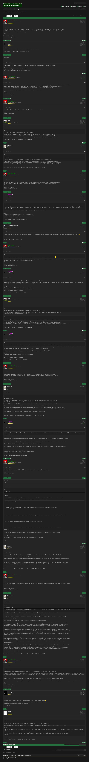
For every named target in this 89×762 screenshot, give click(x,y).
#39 (84, 339)
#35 (84, 231)
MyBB (8, 757)
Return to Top (13, 755)
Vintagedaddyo (9, 758)
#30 (84, 107)
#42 (84, 427)
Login (14, 9)
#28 (84, 62)
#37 (84, 277)
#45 (84, 552)
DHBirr (10, 120)
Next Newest (11, 744)
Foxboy (10, 692)
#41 (84, 392)
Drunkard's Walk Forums (7, 11)
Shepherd (9, 145)
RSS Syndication (28, 755)
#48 (84, 665)
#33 (84, 179)
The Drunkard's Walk (15, 11)
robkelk (28, 49)
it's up (6, 51)
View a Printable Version (7, 749)
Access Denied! (7, 755)
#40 (84, 371)
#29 (84, 82)
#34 (84, 200)
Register (19, 9)
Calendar (80, 6)
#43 (84, 467)
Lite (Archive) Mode (20, 755)
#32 (84, 151)
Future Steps (22, 11)
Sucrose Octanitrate (8, 737)
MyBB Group (16, 757)
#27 (84, 49)
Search (67, 6)
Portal (63, 6)
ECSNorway (11, 711)
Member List (73, 6)
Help (85, 6)
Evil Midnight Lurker (13, 225)
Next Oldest (6, 744)
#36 (84, 251)
